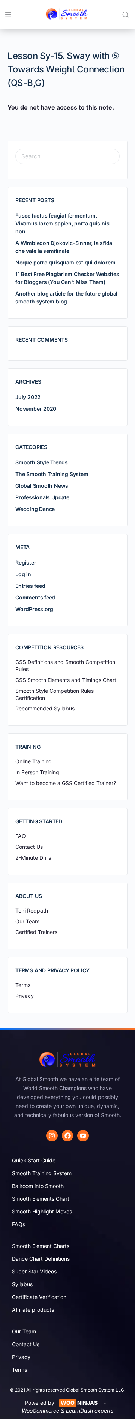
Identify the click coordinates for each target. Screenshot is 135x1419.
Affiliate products (33, 1309)
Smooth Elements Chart (40, 1198)
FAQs (18, 1224)
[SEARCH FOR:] (67, 156)
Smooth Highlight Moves (42, 1211)
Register (25, 562)
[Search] (125, 14)
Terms (19, 1369)
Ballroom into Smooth (38, 1186)
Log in (23, 574)
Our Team (24, 1331)
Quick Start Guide (34, 1160)
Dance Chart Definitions (41, 1258)
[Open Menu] (8, 14)
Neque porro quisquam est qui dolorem (65, 262)
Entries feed (30, 586)
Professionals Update (42, 497)
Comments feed (35, 597)
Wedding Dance (35, 509)
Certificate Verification (39, 1297)
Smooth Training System (42, 1173)
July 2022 (27, 397)
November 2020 (35, 408)
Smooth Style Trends (41, 462)
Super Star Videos (34, 1271)
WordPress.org (34, 609)
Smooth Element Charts (40, 1246)
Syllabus (22, 1284)
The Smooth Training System (51, 474)
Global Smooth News (41, 485)
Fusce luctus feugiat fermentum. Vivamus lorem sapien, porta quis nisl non (63, 223)
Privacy (21, 1357)
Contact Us (25, 1344)
